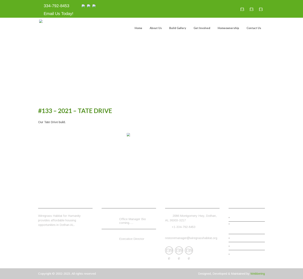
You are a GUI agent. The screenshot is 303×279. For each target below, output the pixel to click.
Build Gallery (177, 28)
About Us (156, 28)
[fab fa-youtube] (260, 9)
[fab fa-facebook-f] (242, 9)
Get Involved (202, 28)
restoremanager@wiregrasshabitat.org (191, 238)
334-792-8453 (55, 6)
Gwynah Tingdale (130, 215)
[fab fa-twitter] (251, 9)
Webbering (257, 273)
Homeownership (228, 28)
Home (138, 28)
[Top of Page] (291, 269)
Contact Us (254, 28)
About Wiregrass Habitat (247, 230)
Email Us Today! (57, 13)
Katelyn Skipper (129, 235)
